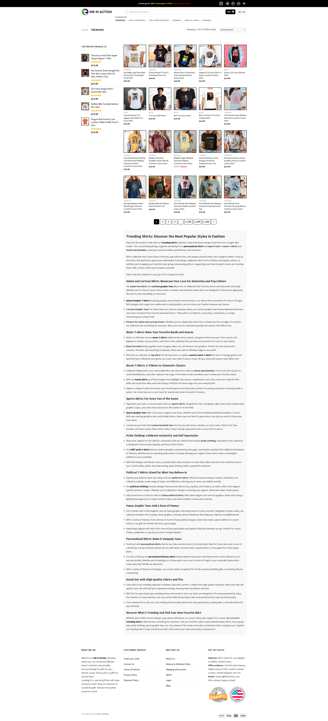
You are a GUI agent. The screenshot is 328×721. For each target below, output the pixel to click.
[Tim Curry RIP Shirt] (160, 99)
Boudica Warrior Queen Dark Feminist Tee (159, 204)
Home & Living (192, 20)
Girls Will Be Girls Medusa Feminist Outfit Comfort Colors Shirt (185, 206)
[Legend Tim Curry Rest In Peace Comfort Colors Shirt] (210, 56)
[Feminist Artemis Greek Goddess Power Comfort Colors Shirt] (235, 142)
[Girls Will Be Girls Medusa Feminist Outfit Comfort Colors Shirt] (185, 187)
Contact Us (129, 664)
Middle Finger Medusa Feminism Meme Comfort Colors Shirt (183, 161)
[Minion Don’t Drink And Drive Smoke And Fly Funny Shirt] (185, 56)
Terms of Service (132, 669)
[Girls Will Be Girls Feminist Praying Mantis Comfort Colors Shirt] (235, 187)
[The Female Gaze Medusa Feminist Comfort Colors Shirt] (235, 99)
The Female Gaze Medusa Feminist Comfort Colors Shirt (235, 118)
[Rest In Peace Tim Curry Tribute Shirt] (210, 99)
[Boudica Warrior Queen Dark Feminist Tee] (160, 187)
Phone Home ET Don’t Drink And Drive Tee (159, 73)
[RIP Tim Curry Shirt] (185, 99)
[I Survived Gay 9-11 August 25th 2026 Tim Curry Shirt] (135, 99)
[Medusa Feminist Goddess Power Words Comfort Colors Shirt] (160, 142)
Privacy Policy (130, 674)
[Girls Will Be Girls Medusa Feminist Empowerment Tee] (210, 187)
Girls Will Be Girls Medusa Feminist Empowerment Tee (210, 206)
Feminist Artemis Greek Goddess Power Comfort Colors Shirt (235, 161)
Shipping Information (176, 669)
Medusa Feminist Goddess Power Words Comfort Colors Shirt (158, 161)
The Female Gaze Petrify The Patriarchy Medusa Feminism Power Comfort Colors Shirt (134, 162)
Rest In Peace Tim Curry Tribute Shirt (209, 116)
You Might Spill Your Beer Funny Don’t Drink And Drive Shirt (134, 75)
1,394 (197, 221)
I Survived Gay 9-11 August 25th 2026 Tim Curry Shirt (133, 118)
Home (84, 30)
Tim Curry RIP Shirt (157, 115)
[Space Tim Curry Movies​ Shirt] (235, 56)
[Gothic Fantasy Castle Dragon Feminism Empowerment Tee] (210, 142)
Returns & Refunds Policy (178, 664)
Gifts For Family (137, 20)
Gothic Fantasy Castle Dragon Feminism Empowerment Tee (208, 161)
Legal (168, 680)
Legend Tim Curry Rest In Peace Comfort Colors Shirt (210, 75)
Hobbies (176, 20)
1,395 (206, 221)
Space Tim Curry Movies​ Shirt (234, 73)
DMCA (169, 674)
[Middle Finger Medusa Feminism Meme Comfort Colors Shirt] (185, 142)
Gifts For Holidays (159, 20)
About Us (170, 658)
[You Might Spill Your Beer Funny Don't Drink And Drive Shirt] (135, 56)
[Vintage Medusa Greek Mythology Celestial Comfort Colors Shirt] (135, 187)
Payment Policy (131, 680)
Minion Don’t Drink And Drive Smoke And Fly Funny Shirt (184, 75)
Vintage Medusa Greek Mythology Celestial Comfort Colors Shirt (133, 206)
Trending (120, 20)
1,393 (188, 221)
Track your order (132, 658)
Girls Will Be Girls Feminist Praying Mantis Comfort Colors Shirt (235, 206)
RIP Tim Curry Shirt (182, 115)
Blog (168, 685)
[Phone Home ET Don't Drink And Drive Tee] (160, 56)
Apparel (207, 20)
